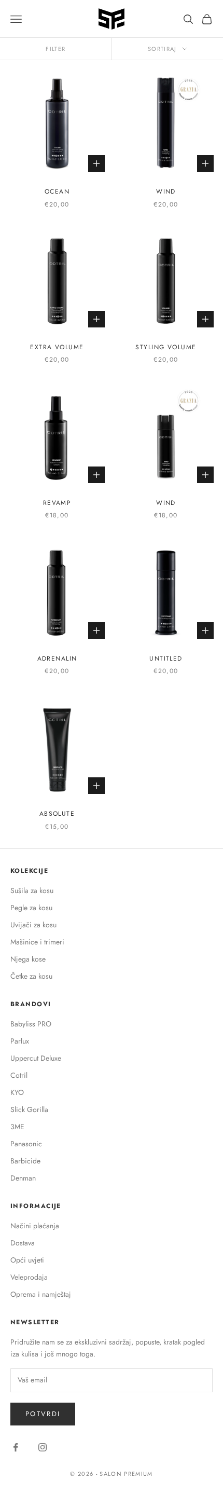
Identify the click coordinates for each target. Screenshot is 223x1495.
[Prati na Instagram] (42, 1447)
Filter (55, 49)
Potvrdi (42, 1414)
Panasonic (26, 1144)
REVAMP (57, 503)
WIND (166, 191)
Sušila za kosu (31, 890)
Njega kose (28, 959)
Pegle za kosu (31, 907)
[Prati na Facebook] (15, 1447)
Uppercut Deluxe (35, 1058)
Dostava (22, 1243)
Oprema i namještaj (40, 1294)
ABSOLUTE (57, 813)
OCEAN (57, 191)
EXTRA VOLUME (56, 347)
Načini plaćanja (34, 1225)
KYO (17, 1092)
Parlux (19, 1041)
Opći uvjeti (27, 1260)
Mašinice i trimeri (37, 942)
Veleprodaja (29, 1277)
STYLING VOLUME (165, 347)
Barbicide (25, 1161)
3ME (17, 1126)
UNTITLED (166, 658)
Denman (23, 1178)
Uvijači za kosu (33, 925)
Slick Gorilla (29, 1109)
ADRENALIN (57, 658)
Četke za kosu (31, 976)
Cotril (18, 1075)
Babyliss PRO (30, 1024)
